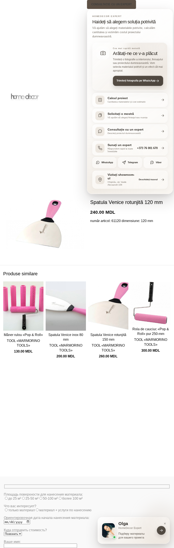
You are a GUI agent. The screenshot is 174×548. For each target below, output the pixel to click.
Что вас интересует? (20, 506)
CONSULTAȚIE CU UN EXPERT (111, 4)
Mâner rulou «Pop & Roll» (23, 335)
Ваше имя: (12, 542)
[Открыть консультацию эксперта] (161, 530)
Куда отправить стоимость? (25, 530)
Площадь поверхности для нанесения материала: (43, 494)
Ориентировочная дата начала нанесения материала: (46, 518)
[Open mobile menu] (5, 97)
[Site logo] (26, 96)
